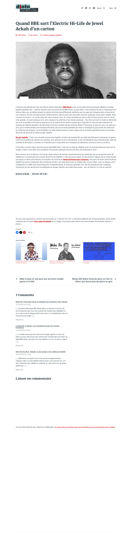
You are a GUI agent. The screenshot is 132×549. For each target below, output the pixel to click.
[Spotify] (94, 8)
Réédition (58, 35)
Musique (52, 35)
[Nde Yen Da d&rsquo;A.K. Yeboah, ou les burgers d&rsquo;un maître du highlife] (99, 251)
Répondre (19, 320)
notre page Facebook (42, 221)
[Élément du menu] (82, 8)
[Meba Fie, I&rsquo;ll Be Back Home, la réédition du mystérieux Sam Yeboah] (65, 251)
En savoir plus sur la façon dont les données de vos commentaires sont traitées (85, 427)
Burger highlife (22, 137)
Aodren (35, 35)
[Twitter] (86, 8)
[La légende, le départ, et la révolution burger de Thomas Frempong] (32, 251)
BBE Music (67, 107)
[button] (101, 8)
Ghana (46, 35)
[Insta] (90, 8)
